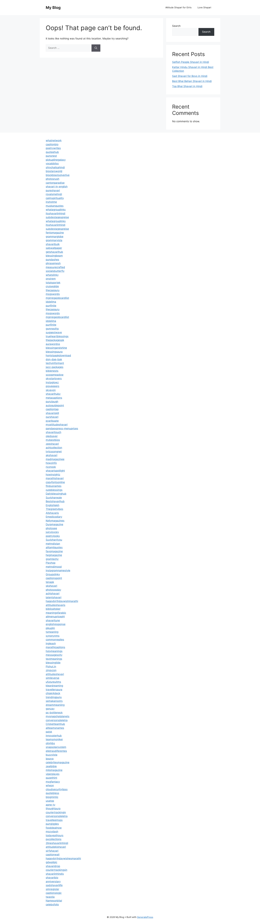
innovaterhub (54, 735)
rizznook (51, 466)
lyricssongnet (54, 451)
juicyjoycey (52, 532)
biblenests (52, 370)
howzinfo (51, 462)
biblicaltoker (53, 608)
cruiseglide (52, 286)
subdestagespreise (57, 217)
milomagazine (54, 770)
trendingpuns (54, 697)
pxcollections (53, 839)
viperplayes (52, 774)
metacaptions (54, 397)
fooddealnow (54, 827)
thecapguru (52, 290)
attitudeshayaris (55, 605)
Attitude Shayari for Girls (178, 7)
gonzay (50, 708)
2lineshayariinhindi (57, 843)
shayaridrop (53, 866)
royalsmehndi (54, 194)
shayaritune (53, 620)
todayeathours (54, 835)
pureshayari (53, 190)
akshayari (51, 455)
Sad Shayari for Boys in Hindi (189, 76)
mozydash (52, 831)
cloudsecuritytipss (57, 789)
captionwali (52, 854)
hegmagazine (54, 555)
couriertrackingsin (56, 869)
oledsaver (52, 436)
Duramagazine (54, 524)
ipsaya (50, 758)
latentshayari (53, 597)
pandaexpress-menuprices (62, 428)
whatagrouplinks (56, 209)
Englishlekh (52, 505)
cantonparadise (55, 182)
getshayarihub (54, 251)
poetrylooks (53, 535)
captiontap (52, 409)
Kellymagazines (55, 520)
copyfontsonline (55, 482)
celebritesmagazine (57, 762)
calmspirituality (55, 198)
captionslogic (54, 892)
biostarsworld (54, 171)
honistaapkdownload (58, 355)
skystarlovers (54, 378)
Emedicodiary (54, 516)
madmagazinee (55, 459)
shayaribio (52, 877)
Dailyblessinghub (56, 493)
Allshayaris (52, 512)
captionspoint (54, 578)
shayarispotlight (55, 470)
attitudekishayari (56, 846)
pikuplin (50, 628)
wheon (50, 785)
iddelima (51, 301)
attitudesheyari (55, 674)
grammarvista (54, 240)
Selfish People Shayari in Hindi (190, 62)
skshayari (51, 585)
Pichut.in (51, 666)
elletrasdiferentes (56, 750)
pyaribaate (52, 420)
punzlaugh (52, 401)
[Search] (95, 48)
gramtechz (52, 559)
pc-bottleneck (54, 712)
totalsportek (53, 282)
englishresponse (55, 624)
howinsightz (53, 474)
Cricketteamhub (55, 724)
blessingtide (53, 662)
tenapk (50, 582)
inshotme (51, 201)
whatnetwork (54, 140)
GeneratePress (145, 917)
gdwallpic (51, 862)
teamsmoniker (54, 739)
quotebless (52, 793)
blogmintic (52, 797)
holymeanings (54, 651)
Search (176, 25)
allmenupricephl (55, 616)
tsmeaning (52, 631)
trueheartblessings (57, 336)
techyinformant (55, 363)
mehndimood (54, 566)
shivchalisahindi (55, 167)
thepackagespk (55, 340)
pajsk (49, 731)
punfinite (51, 305)
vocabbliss (52, 163)
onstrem (51, 278)
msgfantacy (53, 781)
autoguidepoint (55, 405)
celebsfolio (52, 904)
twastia (50, 896)
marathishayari (55, 478)
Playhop (50, 562)
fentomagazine (55, 232)
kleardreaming (54, 685)
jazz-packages (54, 367)
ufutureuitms (53, 681)
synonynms (52, 635)
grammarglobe (54, 236)
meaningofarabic (56, 612)
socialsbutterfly (55, 271)
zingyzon (51, 670)
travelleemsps (54, 820)
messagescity (54, 654)
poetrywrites (53, 148)
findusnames (53, 485)
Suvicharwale (54, 497)
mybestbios (53, 439)
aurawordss (53, 344)
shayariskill (52, 413)
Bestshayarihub (55, 501)
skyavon (51, 390)
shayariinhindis (55, 873)
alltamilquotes (54, 547)
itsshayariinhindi (55, 213)
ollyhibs (50, 743)
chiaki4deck (53, 693)
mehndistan (53, 543)
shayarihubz (53, 393)
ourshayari (52, 416)
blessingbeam (54, 255)
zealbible (51, 766)
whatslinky (52, 274)
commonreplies (55, 639)
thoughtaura (53, 808)
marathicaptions (55, 647)
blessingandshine (56, 347)
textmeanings (54, 658)
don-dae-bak (54, 359)
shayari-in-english (57, 186)
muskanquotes (54, 205)
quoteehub (52, 152)
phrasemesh (53, 263)
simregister (52, 889)
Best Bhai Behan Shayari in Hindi (192, 81)
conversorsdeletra (57, 720)
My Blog (53, 7)
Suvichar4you (54, 539)
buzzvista (51, 754)
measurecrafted (55, 267)
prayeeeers (52, 386)
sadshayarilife (54, 885)
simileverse (52, 677)
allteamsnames (55, 727)
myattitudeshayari (57, 424)
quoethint (51, 777)
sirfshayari (52, 850)
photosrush (52, 178)
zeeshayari (52, 443)
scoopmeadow (54, 374)
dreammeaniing (55, 704)
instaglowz (52, 382)
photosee (51, 528)
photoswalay (53, 589)
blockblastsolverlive (58, 175)
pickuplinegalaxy (56, 159)
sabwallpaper (54, 247)
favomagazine (54, 551)
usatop (50, 800)
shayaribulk (53, 244)
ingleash (51, 643)
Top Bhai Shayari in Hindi (187, 86)
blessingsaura (54, 351)
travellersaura (54, 689)
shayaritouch (53, 432)
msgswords (53, 294)
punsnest (51, 155)
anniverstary (53, 881)
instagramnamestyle (58, 570)
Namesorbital (54, 900)
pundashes (52, 259)
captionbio (52, 144)
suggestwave (54, 332)
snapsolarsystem (56, 747)
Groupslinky (53, 574)
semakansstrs (54, 700)
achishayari (52, 593)
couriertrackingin (56, 812)
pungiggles (52, 823)
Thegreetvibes (54, 509)
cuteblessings (54, 489)
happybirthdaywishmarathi (62, 601)
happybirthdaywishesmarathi (63, 858)
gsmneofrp (52, 328)
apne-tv (50, 804)
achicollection (54, 447)
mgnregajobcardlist (57, 297)
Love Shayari (204, 7)
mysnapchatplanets (57, 716)
